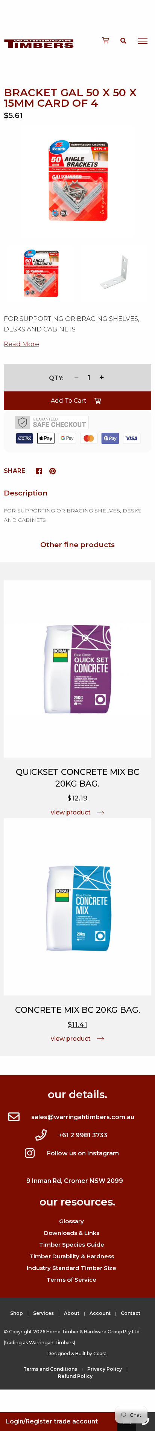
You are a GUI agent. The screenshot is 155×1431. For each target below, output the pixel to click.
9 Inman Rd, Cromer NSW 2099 (74, 1180)
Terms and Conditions (50, 1369)
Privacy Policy (104, 1369)
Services (43, 1313)
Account (100, 1313)
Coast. (100, 1353)
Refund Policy (75, 1376)
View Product (71, 812)
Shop (16, 1313)
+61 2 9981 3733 (82, 1135)
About (71, 1313)
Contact (130, 1313)
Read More (21, 344)
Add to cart (69, 400)
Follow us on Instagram (83, 1153)
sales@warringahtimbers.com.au (82, 1117)
